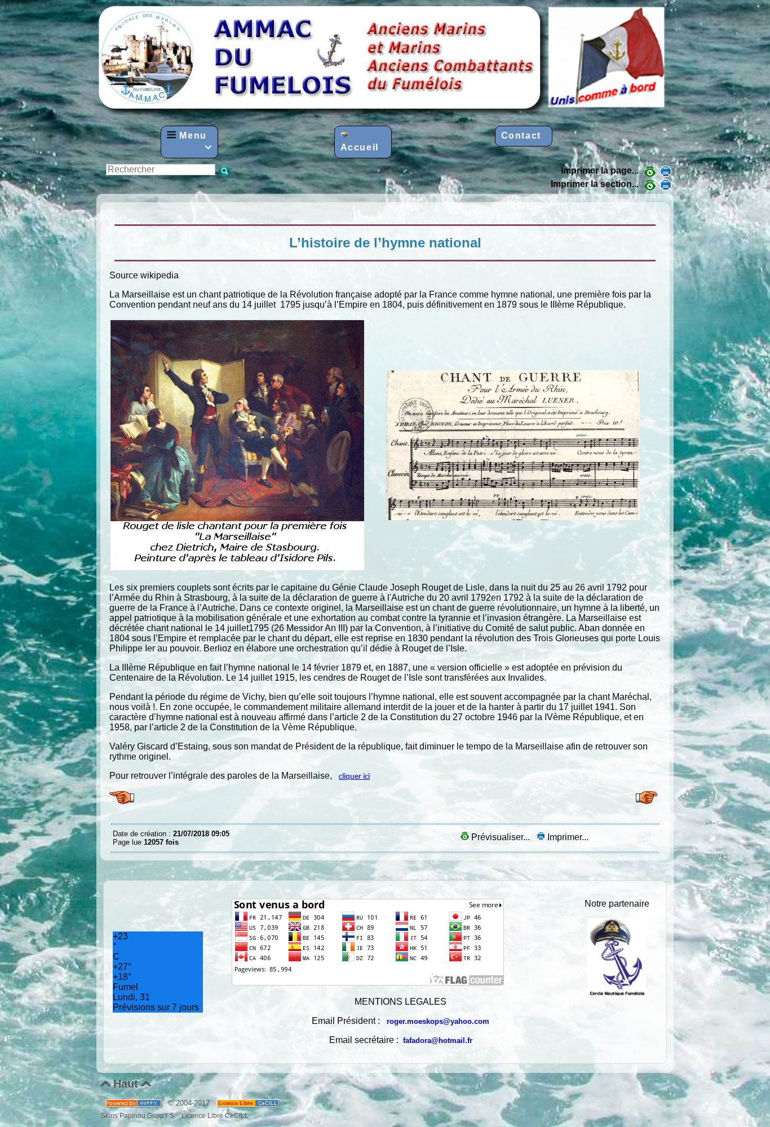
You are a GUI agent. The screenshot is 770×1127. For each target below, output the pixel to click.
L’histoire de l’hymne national (115, 211)
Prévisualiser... (500, 837)
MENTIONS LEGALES (400, 1001)
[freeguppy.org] (134, 1103)
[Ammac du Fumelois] (382, 112)
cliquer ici (354, 777)
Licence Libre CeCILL (214, 1115)
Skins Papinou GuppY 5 (139, 1115)
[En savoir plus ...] (248, 1103)
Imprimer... (566, 837)
